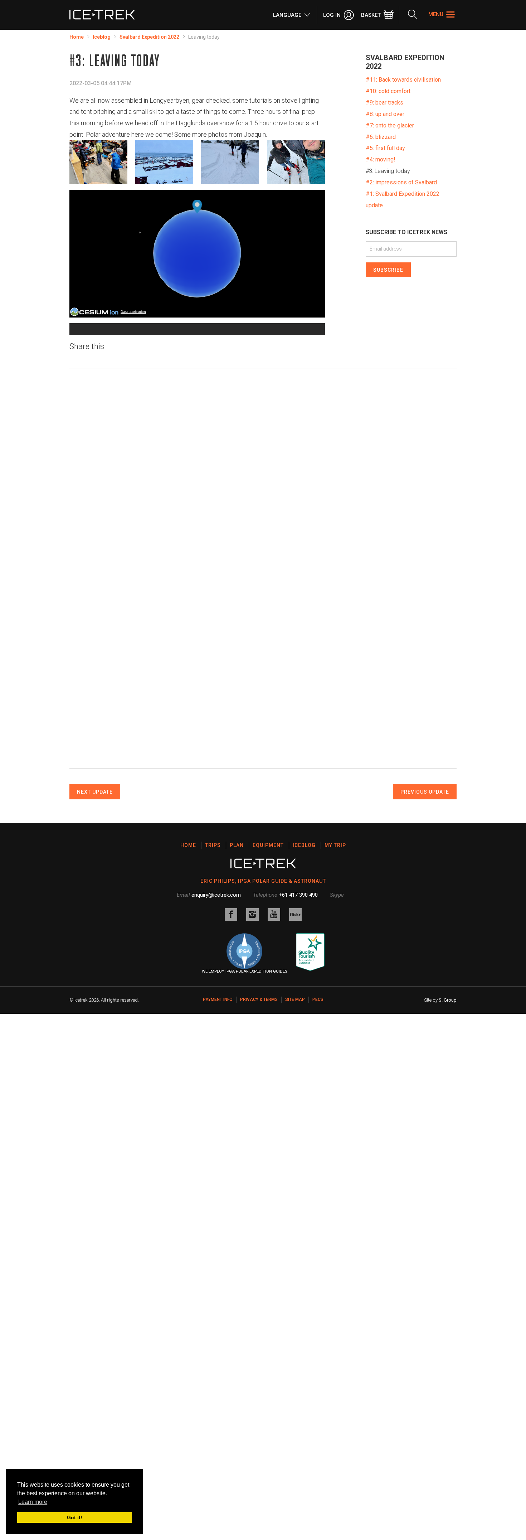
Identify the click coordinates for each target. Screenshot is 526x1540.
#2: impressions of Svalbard (401, 182)
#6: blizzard (381, 137)
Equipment (268, 845)
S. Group (448, 1000)
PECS (317, 999)
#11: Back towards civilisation (403, 79)
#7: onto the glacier (390, 125)
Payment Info (218, 999)
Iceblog (102, 37)
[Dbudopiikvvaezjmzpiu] (164, 162)
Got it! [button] (74, 1517)
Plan (237, 845)
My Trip (335, 845)
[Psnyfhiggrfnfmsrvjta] (98, 162)
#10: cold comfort (388, 91)
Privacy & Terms (259, 999)
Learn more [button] (32, 1502)
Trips (213, 845)
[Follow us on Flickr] (295, 914)
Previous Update (424, 792)
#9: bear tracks (384, 102)
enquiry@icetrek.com (216, 895)
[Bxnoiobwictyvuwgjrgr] (296, 162)
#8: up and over (385, 114)
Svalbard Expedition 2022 (149, 37)
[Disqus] (263, 473)
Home (76, 37)
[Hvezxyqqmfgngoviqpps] (230, 162)
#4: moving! (380, 159)
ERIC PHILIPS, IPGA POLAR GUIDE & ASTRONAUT (263, 880)
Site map (295, 999)
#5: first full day (385, 148)
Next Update (95, 792)
